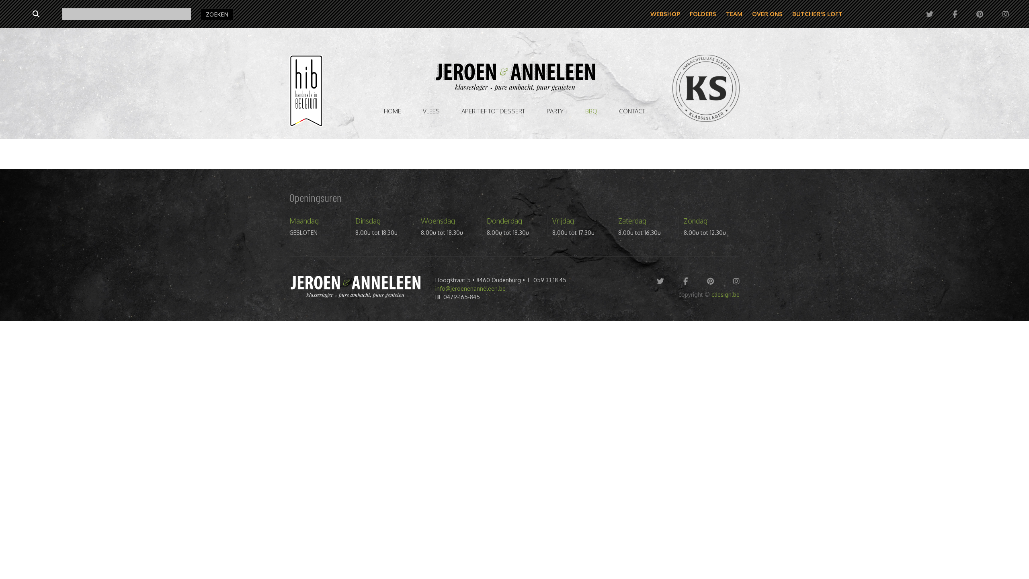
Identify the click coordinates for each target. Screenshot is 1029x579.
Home (392, 111)
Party (555, 111)
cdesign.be (725, 294)
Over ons (767, 14)
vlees (431, 111)
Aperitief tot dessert (493, 111)
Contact (632, 111)
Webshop (665, 14)
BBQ (591, 111)
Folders (703, 14)
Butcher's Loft (817, 14)
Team (734, 14)
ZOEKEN (217, 14)
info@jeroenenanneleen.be (470, 288)
